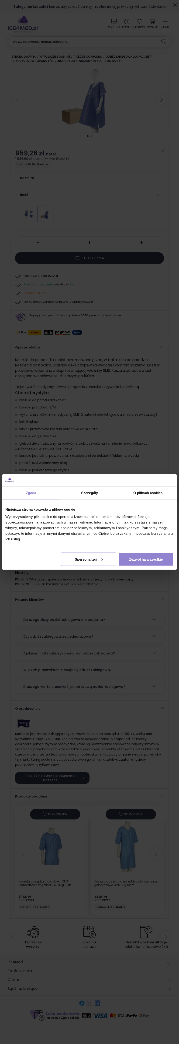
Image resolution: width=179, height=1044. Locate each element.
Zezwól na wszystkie (146, 559)
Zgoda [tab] (31, 493)
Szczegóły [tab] (89, 493)
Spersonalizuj (86, 559)
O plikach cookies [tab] (148, 493)
